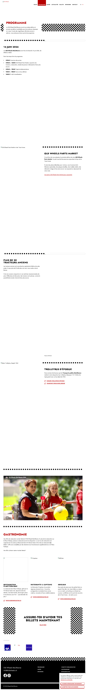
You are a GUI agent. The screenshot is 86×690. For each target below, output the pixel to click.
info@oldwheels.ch (10, 670)
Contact (75, 4)
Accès (48, 4)
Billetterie (43, 625)
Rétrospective (65, 671)
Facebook (5, 675)
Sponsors (68, 4)
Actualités (55, 4)
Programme (41, 4)
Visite (35, 4)
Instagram (9, 675)
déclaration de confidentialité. (66, 679)
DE (80, 4)
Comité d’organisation (68, 667)
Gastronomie (65, 669)
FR (82, 4)
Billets (61, 4)
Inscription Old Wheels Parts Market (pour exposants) (58, 175)
